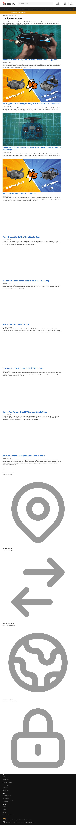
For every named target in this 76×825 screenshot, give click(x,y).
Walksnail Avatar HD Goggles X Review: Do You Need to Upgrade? (30, 60)
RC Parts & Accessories (7, 782)
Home (4, 15)
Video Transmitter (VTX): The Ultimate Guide (21, 237)
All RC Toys (5, 776)
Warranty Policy (6, 801)
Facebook (4, 806)
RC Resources (5, 787)
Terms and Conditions (7, 795)
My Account (58, 4)
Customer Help (5, 790)
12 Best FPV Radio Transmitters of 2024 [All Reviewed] (26, 281)
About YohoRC (5, 785)
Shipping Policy (6, 798)
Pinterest (4, 812)
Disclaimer (5, 803)
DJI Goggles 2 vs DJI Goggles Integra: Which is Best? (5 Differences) (31, 103)
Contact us (65, 4)
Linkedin (4, 809)
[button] (71, 9)
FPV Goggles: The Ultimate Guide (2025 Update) (23, 368)
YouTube (4, 811)
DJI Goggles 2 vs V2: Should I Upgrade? (19, 193)
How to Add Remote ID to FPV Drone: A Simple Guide (25, 412)
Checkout (71, 4)
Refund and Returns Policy (8, 800)
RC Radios (5, 781)
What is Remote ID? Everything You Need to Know (24, 456)
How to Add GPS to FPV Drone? (16, 324)
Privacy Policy (5, 796)
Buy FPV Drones (6, 779)
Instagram (4, 807)
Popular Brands (6, 777)
